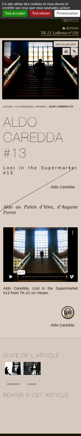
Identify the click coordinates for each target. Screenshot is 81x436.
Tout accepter (15, 13)
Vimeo (42, 293)
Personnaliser (67, 13)
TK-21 (25, 293)
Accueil (8, 106)
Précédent (13, 384)
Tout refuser (41, 13)
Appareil (41, 106)
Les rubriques (24, 106)
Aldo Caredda (63, 187)
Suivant (32, 384)
